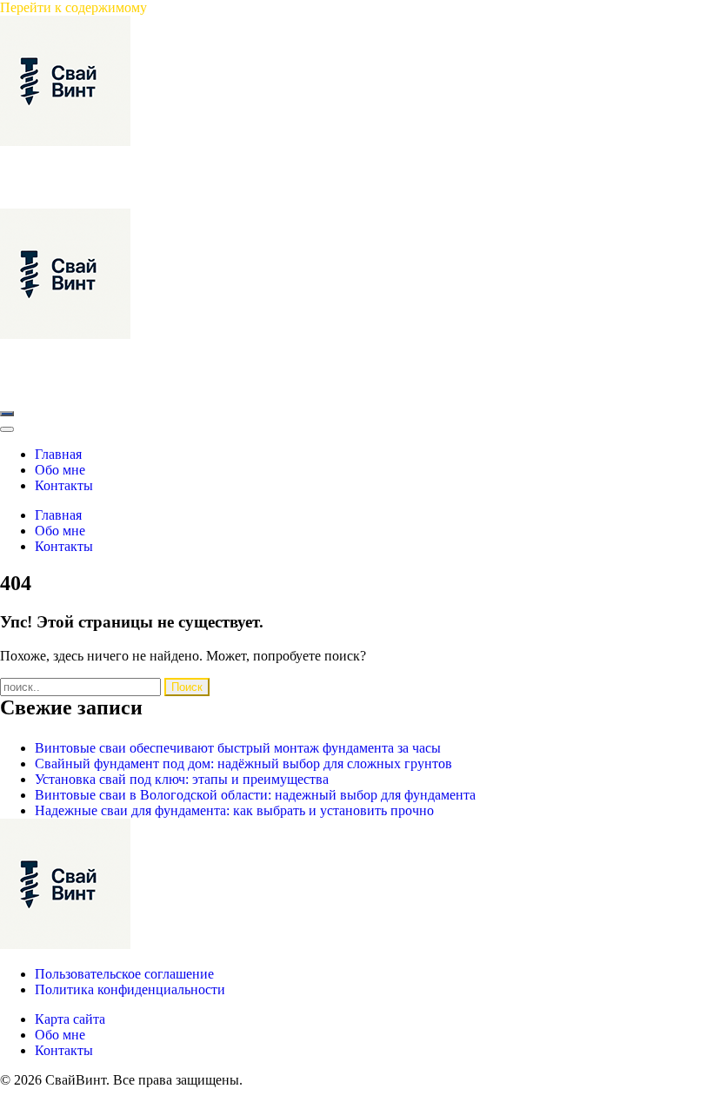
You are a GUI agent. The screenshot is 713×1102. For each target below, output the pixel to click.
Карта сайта (70, 1019)
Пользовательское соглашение (124, 973)
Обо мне (60, 1034)
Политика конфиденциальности (130, 989)
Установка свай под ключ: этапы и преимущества (182, 779)
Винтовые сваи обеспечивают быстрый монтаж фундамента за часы (238, 747)
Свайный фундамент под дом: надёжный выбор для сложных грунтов (243, 763)
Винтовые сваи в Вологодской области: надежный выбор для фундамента (255, 794)
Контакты (64, 1050)
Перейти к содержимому (73, 7)
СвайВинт (31, 156)
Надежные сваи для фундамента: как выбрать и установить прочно (234, 810)
